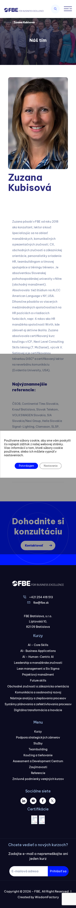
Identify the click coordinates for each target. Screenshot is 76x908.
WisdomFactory (47, 897)
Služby (38, 743)
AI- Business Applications (38, 651)
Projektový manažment (38, 674)
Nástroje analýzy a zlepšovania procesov (38, 698)
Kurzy (38, 731)
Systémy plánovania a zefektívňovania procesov (38, 704)
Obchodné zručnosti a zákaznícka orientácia (38, 686)
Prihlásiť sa (58, 871)
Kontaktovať (34, 545)
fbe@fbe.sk (41, 603)
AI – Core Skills (38, 645)
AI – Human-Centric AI (38, 657)
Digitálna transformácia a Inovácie (38, 710)
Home (7, 22)
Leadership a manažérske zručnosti (38, 663)
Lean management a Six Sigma (38, 668)
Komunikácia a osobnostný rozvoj (38, 692)
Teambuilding (38, 749)
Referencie (38, 773)
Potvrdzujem (26, 465)
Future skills (38, 680)
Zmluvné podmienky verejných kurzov (38, 779)
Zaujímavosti (38, 767)
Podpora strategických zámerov (38, 737)
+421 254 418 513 (41, 597)
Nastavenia (50, 465)
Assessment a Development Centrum (38, 761)
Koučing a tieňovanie (38, 755)
